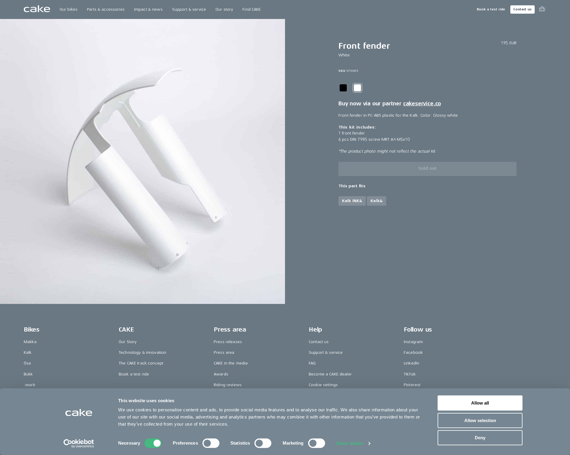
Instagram (413, 342)
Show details (349, 443)
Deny (480, 437)
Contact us (522, 9)
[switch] (210, 443)
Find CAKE (252, 9)
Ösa (27, 363)
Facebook (413, 352)
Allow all (480, 402)
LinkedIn (411, 363)
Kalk (28, 352)
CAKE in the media (231, 363)
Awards (221, 374)
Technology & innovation (142, 352)
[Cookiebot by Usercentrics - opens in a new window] (79, 443)
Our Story (128, 342)
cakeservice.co (422, 104)
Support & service (189, 9)
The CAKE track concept (141, 363)
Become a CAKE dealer (330, 374)
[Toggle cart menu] (542, 9)
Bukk (28, 374)
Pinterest (412, 385)
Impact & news (148, 9)
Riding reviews (228, 385)
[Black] (343, 88)
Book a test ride (491, 9)
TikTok (410, 374)
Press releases (228, 342)
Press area (224, 352)
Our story (224, 9)
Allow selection (480, 420)
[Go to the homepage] (37, 9)
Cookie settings (323, 385)
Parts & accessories (106, 9)
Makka (30, 342)
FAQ (312, 363)
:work (29, 385)
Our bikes (68, 9)
